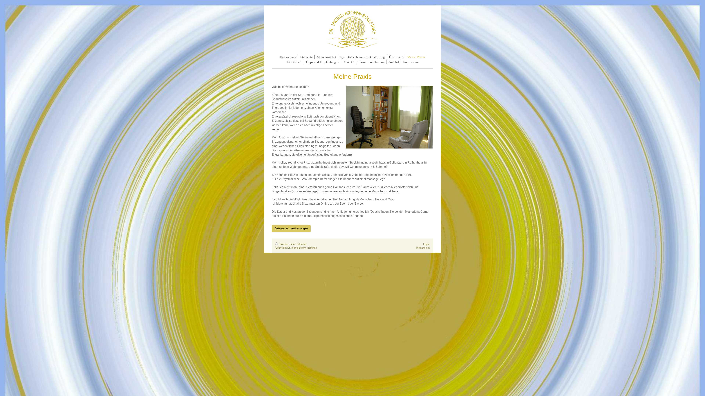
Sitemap (301, 244)
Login (426, 244)
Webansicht (423, 247)
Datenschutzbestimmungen (291, 228)
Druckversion (287, 244)
